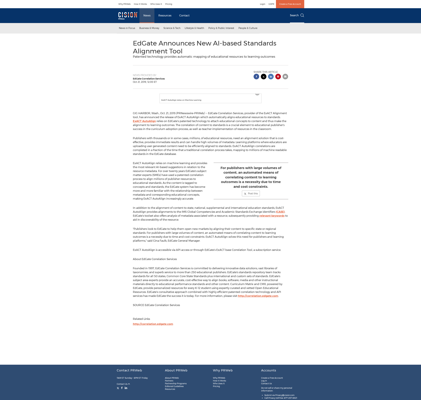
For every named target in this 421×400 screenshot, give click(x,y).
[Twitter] (118, 387)
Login (262, 4)
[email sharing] (285, 77)
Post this (253, 196)
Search (294, 15)
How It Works (140, 4)
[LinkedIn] (126, 387)
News (146, 15)
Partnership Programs (176, 383)
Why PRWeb (124, 4)
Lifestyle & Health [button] (194, 28)
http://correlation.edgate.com (258, 299)
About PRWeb (172, 378)
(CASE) (280, 215)
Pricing (168, 4)
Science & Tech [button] (171, 28)
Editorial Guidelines (174, 386)
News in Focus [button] (127, 28)
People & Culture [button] (247, 28)
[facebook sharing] (256, 77)
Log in (264, 380)
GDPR (271, 4)
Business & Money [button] (149, 28)
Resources (164, 15)
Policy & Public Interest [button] (221, 28)
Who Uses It (156, 4)
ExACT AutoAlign (144, 124)
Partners (169, 380)
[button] (210, 95)
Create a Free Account (290, 4)
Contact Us (122, 384)
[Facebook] (121, 387)
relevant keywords (272, 219)
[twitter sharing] (263, 77)
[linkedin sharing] (271, 77)
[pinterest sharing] (278, 77)
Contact (184, 15)
